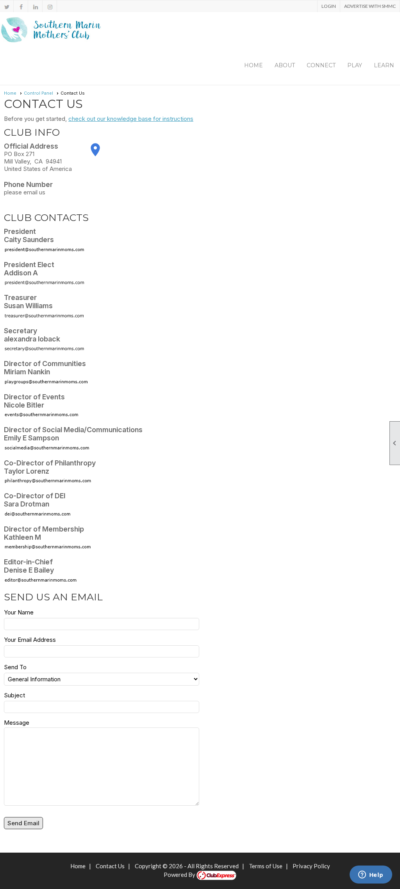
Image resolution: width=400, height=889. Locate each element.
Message (16, 722)
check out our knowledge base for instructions (130, 118)
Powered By (180, 874)
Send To (15, 667)
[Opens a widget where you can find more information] (370, 875)
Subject (14, 695)
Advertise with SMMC (370, 6)
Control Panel (38, 93)
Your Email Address (30, 639)
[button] (285, 65)
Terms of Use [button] (265, 865)
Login (328, 6)
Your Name (19, 612)
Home (253, 65)
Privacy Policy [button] (311, 865)
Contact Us (110, 865)
